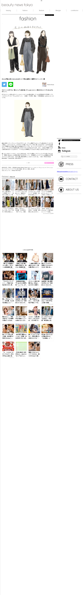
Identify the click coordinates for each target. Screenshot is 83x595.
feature (41, 10)
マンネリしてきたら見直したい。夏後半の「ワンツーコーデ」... (21, 193)
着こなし (25, 169)
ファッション (50, 167)
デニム (40, 167)
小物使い (21, 169)
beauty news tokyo (16, 170)
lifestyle (58, 10)
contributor (74, 10)
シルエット (36, 167)
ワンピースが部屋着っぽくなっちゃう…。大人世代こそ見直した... (47, 193)
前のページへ (49, 162)
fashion (25, 10)
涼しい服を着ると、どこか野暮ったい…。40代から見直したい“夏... (8, 193)
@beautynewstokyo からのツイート (67, 171)
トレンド (44, 167)
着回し (29, 169)
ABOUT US (72, 189)
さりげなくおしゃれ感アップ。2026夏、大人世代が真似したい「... (34, 193)
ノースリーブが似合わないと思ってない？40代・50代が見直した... (8, 210)
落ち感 (32, 169)
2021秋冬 (14, 167)
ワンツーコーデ (11, 169)
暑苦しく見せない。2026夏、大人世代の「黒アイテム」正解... (21, 210)
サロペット (30, 167)
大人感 (17, 169)
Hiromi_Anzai (24, 167)
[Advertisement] (28, 230)
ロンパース (4, 169)
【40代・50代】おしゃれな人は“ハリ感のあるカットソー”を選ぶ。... (47, 210)
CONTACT (72, 179)
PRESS (69, 164)
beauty (8, 10)
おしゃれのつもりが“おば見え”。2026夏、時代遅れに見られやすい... (34, 210)
